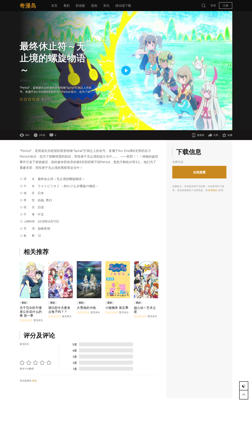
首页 (54, 5)
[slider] (101, 125)
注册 (225, 5)
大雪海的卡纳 (86, 308)
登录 (213, 5)
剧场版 (80, 5)
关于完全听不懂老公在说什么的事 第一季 (31, 312)
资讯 (106, 5)
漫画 (94, 5)
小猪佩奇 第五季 (116, 308)
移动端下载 (123, 5)
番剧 (66, 5)
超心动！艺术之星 (145, 310)
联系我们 (213, 190)
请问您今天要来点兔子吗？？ (59, 310)
